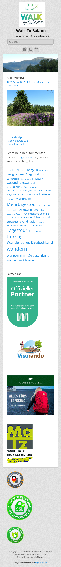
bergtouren (15, 174)
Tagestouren (36, 231)
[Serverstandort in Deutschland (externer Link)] (15, 487)
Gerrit (32, 82)
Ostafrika (38, 209)
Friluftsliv (37, 178)
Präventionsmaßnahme (36, 213)
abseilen (11, 170)
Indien (41, 190)
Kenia (21, 194)
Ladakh (10, 198)
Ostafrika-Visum (14, 214)
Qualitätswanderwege (19, 217)
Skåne (23, 225)
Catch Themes (37, 557)
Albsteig (21, 170)
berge (31, 170)
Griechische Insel (15, 190)
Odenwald (25, 210)
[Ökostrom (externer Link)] (15, 542)
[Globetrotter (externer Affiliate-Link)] (30, 413)
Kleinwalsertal (31, 194)
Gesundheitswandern (22, 183)
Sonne (30, 225)
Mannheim (23, 199)
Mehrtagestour (22, 204)
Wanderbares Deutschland (30, 242)
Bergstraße (42, 170)
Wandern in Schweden (21, 260)
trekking (14, 236)
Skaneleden (12, 225)
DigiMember (41, 562)
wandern (17, 248)
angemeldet (25, 157)
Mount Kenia (44, 205)
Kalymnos (12, 194)
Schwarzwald (41, 217)
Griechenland (30, 186)
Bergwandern (35, 174)
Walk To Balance (32, 30)
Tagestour (17, 230)
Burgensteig (13, 178)
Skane (41, 221)
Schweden (13, 221)
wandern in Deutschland (28, 255)
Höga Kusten (30, 190)
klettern (44, 194)
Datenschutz (33, 554)
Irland (48, 190)
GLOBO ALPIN (14, 186)
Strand (39, 225)
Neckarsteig (12, 210)
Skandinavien (28, 221)
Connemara (25, 179)
